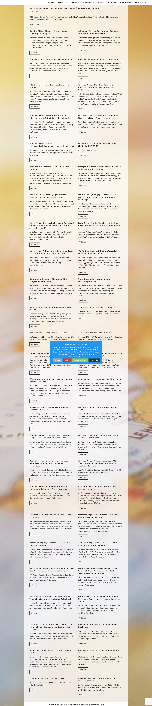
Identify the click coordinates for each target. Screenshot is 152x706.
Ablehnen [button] (67, 360)
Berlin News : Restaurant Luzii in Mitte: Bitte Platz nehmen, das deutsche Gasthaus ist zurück (51, 627)
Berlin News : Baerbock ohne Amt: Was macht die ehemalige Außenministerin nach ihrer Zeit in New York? (51, 225)
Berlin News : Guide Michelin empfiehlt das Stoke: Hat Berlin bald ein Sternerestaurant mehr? (99, 225)
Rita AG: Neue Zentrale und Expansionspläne (51, 59)
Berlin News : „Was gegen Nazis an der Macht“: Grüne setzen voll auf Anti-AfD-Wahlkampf (97, 197)
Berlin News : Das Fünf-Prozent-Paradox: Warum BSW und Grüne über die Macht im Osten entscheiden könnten (98, 571)
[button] (149, 2)
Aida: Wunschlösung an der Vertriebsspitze (99, 59)
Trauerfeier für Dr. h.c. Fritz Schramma (96, 307)
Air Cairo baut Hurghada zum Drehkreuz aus (99, 379)
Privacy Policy (94, 360)
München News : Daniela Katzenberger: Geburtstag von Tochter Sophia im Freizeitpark (48, 463)
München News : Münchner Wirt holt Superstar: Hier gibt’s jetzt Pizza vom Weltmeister (96, 87)
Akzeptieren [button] (57, 360)
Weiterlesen (34, 24)
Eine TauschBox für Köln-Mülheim (94, 333)
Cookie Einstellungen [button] (80, 360)
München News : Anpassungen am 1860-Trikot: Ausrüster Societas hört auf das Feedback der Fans (97, 463)
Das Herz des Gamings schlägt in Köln (48, 333)
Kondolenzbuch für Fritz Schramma (46, 678)
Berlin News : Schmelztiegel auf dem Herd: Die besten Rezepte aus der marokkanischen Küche (99, 599)
